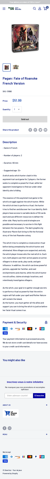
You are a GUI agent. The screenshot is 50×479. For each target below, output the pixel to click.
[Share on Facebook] (30, 130)
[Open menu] (4, 9)
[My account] (39, 8)
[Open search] (34, 8)
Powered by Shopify (10, 473)
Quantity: (7, 109)
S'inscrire (39, 395)
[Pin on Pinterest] (35, 130)
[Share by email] (45, 130)
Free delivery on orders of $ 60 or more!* (25, 2)
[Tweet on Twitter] (40, 130)
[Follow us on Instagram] (9, 428)
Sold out (25, 119)
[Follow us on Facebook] (4, 428)
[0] (45, 8)
